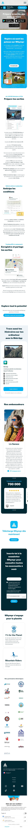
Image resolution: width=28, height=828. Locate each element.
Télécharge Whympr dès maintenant (14, 532)
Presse (14, 779)
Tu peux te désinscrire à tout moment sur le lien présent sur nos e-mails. (14, 591)
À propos (14, 777)
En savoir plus (14, 66)
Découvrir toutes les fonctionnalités (14, 315)
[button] (25, 3)
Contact (14, 781)
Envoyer (14, 601)
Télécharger (22, 7)
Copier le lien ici (13, 389)
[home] (3, 3)
